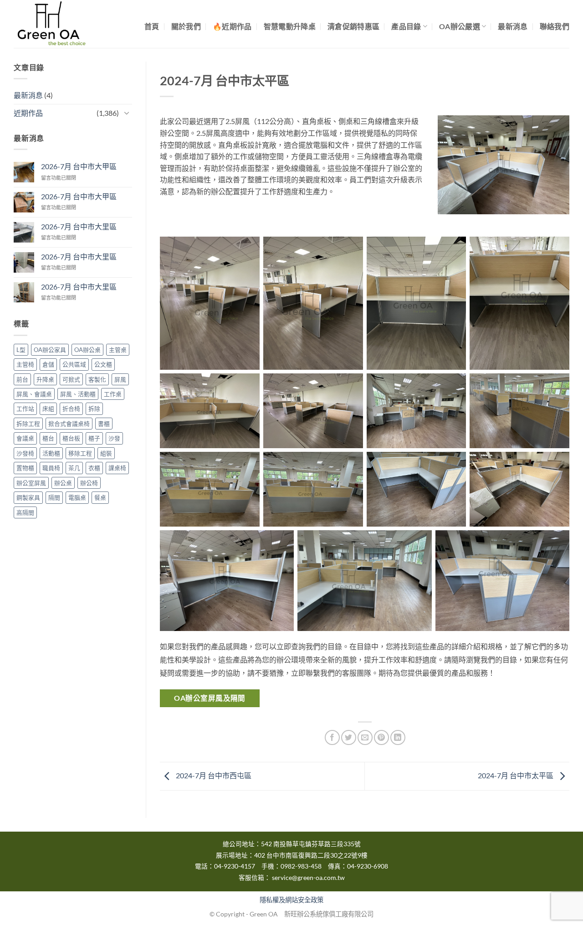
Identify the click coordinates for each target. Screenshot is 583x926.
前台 (22, 379)
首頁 (151, 26)
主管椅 (25, 364)
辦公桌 (63, 482)
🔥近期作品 (232, 26)
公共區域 (74, 364)
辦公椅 (89, 482)
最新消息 (512, 26)
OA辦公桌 (87, 349)
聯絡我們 (554, 26)
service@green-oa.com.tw (308, 877)
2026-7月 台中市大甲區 (79, 166)
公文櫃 (103, 364)
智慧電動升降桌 (290, 26)
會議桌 (25, 438)
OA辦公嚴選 (459, 26)
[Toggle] (126, 112)
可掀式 (71, 379)
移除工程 (80, 453)
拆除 (94, 408)
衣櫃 (94, 467)
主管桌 (118, 349)
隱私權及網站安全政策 (291, 900)
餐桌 (100, 497)
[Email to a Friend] (365, 737)
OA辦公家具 (50, 349)
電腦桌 (77, 497)
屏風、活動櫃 (78, 394)
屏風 (120, 379)
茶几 (74, 467)
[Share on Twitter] (348, 737)
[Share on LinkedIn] (397, 737)
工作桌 (113, 394)
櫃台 (48, 438)
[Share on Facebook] (332, 737)
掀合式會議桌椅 (69, 423)
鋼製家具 (28, 497)
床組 (48, 408)
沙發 (114, 438)
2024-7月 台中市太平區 (516, 775)
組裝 (106, 453)
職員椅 (51, 467)
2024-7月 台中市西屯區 (212, 775)
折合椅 (71, 408)
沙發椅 (25, 453)
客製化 (97, 379)
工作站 (25, 408)
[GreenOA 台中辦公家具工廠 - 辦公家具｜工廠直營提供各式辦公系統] (59, 24)
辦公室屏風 (31, 482)
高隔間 (25, 512)
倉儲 (48, 364)
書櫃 (104, 423)
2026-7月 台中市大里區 (79, 226)
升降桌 (45, 379)
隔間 (54, 497)
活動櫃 (51, 453)
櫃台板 (71, 438)
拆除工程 (28, 423)
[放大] (549, 131)
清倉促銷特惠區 (353, 26)
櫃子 (94, 438)
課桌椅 (117, 467)
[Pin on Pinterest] (381, 737)
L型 (21, 349)
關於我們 (186, 26)
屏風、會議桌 (34, 394)
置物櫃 (25, 467)
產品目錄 (406, 26)
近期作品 (28, 113)
